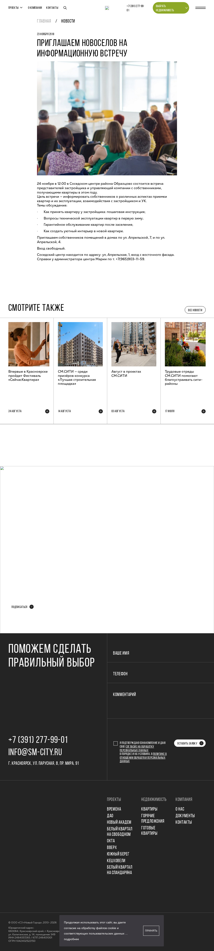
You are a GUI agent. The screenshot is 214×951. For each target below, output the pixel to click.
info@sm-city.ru (35, 752)
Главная (44, 21)
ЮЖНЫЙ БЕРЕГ (118, 854)
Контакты (52, 8)
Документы (185, 816)
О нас (180, 809)
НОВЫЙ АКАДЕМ (119, 822)
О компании (35, 8)
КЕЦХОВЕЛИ (116, 861)
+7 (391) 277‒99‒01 (135, 8)
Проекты (13, 8)
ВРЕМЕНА (114, 809)
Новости (68, 21)
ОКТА (111, 841)
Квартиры (149, 809)
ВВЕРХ (112, 847)
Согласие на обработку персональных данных (137, 748)
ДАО (110, 816)
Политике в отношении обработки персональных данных (143, 757)
